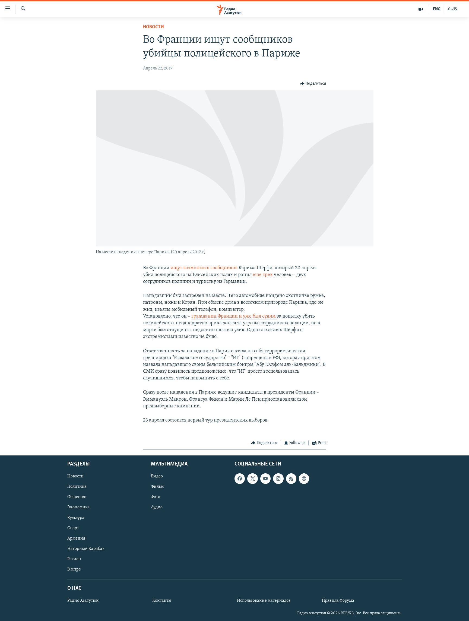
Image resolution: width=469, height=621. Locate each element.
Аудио (157, 507)
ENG (436, 9)
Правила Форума (338, 600)
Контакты (161, 600)
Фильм (157, 486)
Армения (76, 538)
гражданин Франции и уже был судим (234, 316)
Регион (74, 559)
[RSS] (291, 478)
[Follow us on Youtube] (265, 478)
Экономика (78, 507)
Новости (153, 27)
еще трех (263, 275)
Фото (155, 497)
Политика (77, 486)
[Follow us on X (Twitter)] (252, 478)
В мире (74, 569)
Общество (76, 497)
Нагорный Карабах (85, 548)
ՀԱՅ (452, 9)
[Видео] (421, 9)
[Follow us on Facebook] (239, 478)
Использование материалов (264, 600)
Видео (157, 476)
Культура (75, 517)
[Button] (313, 83)
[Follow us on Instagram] (278, 478)
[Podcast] (304, 478)
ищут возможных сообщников (203, 268)
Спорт (73, 528)
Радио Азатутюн (83, 600)
